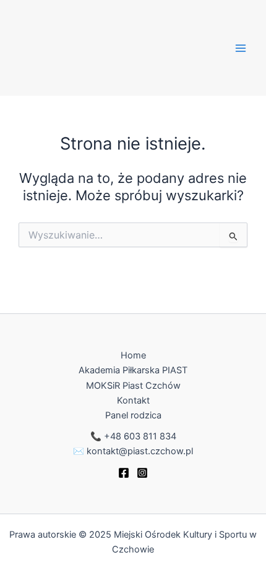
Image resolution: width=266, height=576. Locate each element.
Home (133, 355)
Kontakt (133, 400)
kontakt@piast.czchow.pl (140, 451)
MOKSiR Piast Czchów (133, 385)
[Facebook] (123, 472)
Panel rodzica (133, 415)
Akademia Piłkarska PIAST (133, 370)
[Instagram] (142, 472)
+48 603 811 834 (140, 436)
